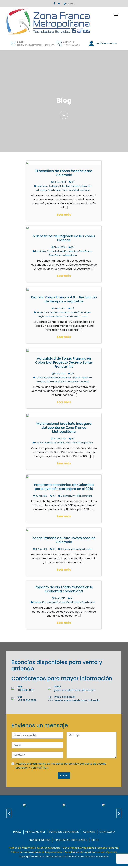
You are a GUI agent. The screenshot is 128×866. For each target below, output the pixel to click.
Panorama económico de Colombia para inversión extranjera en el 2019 (64, 486)
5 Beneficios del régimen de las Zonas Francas (64, 238)
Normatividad (56, 316)
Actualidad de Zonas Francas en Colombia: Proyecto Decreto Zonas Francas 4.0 (64, 362)
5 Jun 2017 (59, 598)
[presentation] (9, 813)
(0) (72, 182)
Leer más (64, 214)
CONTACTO (107, 832)
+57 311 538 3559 (71, 44)
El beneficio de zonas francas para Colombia (64, 173)
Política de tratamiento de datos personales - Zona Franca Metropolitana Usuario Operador (64, 852)
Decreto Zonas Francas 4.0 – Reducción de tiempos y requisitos (64, 299)
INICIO (17, 832)
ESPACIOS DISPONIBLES (64, 832)
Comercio (76, 186)
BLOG (95, 840)
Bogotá (39, 442)
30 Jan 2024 (59, 182)
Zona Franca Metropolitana (76, 190)
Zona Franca (54, 190)
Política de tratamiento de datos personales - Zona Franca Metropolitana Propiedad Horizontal (64, 848)
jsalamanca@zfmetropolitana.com (35, 44)
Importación (53, 602)
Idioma (70, 3)
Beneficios (42, 186)
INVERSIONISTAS (40, 840)
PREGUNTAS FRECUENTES (70, 840)
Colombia (64, 186)
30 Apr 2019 (41, 495)
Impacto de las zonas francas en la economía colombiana (64, 589)
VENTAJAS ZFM (35, 832)
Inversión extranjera (68, 251)
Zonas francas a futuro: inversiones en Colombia (64, 540)
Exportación (65, 377)
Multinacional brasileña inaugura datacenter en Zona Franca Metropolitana (64, 427)
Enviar (64, 775)
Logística (43, 316)
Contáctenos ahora (106, 43)
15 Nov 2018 (41, 549)
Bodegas (53, 186)
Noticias (69, 316)
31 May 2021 (60, 308)
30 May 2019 (59, 438)
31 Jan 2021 (59, 373)
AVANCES (89, 832)
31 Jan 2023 (60, 247)
